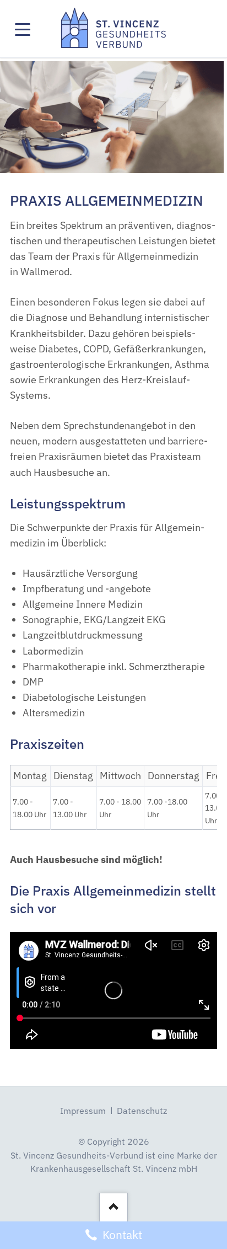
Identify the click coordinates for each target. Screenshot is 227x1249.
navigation (22, 28)
